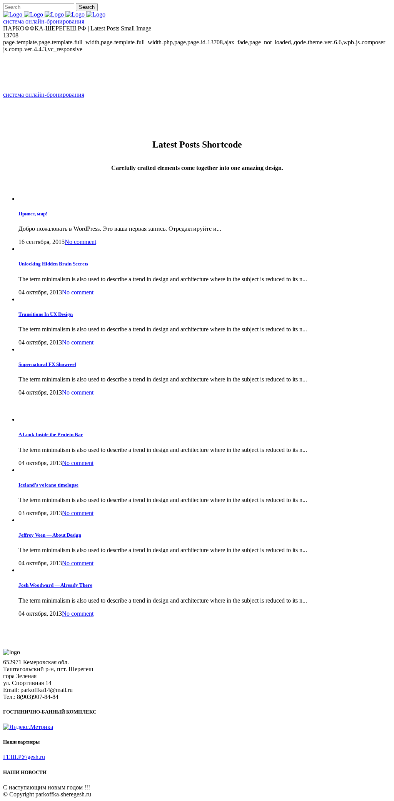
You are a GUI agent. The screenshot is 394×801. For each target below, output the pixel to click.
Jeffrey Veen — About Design (49, 535)
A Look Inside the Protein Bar (50, 434)
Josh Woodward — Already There (55, 585)
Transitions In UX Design (45, 314)
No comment (77, 292)
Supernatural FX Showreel (47, 364)
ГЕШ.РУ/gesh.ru (24, 757)
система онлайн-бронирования (43, 21)
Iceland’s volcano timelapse (48, 485)
